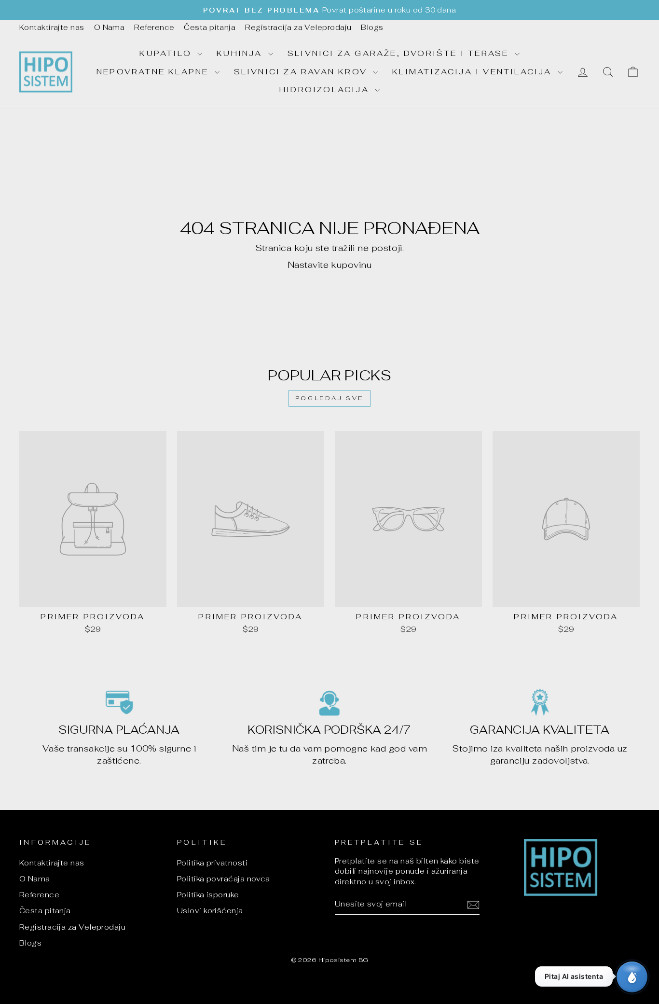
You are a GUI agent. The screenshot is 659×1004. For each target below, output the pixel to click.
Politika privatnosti (212, 862)
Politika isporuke (208, 894)
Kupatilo (167, 53)
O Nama (109, 27)
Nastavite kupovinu (329, 264)
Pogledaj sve (329, 398)
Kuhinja (241, 53)
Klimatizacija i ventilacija (473, 72)
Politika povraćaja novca (223, 878)
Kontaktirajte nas (51, 27)
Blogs (372, 27)
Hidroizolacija (325, 89)
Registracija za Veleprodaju (298, 27)
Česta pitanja (209, 27)
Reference (154, 27)
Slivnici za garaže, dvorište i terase (400, 53)
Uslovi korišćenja (210, 910)
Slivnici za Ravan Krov (302, 72)
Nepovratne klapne (154, 72)
